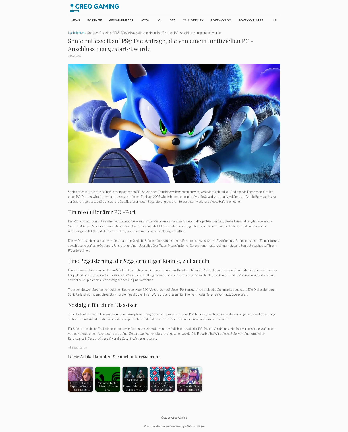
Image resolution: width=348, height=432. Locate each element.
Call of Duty (193, 20)
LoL (159, 20)
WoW (145, 20)
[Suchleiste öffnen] (275, 20)
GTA (172, 20)
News (76, 20)
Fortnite (94, 20)
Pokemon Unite (251, 20)
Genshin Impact (121, 20)
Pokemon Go (221, 20)
